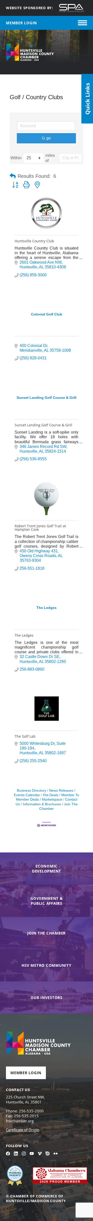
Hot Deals (50, 795)
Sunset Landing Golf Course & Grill (43, 425)
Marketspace (52, 799)
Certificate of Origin (22, 1129)
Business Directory (31, 790)
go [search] (48, 138)
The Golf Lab (25, 736)
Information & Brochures (42, 804)
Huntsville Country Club (34, 241)
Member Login (25, 1072)
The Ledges (24, 635)
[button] (13, 176)
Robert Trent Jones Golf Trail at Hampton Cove (40, 528)
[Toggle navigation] (82, 22)
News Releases (61, 790)
